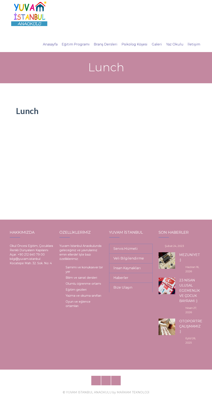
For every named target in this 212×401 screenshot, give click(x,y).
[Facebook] (96, 380)
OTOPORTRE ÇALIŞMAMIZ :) (190, 326)
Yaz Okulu (174, 44)
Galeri (157, 44)
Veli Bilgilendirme (128, 258)
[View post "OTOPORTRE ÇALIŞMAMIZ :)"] (167, 327)
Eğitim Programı (76, 44)
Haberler (120, 278)
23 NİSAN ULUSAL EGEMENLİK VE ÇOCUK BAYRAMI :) (189, 290)
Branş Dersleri (105, 44)
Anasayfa (50, 44)
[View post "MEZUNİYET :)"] (167, 260)
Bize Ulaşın (122, 287)
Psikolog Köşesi (134, 44)
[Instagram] (116, 380)
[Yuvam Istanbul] (29, 13)
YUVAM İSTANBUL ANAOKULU (89, 392)
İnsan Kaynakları (127, 268)
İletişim (194, 44)
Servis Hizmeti (125, 249)
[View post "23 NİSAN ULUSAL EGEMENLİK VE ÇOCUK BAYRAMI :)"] (167, 286)
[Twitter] (106, 380)
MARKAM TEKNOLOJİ (133, 392)
